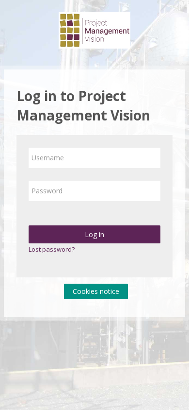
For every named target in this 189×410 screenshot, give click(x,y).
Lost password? (52, 249)
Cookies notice (96, 291)
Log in (94, 234)
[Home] (94, 32)
